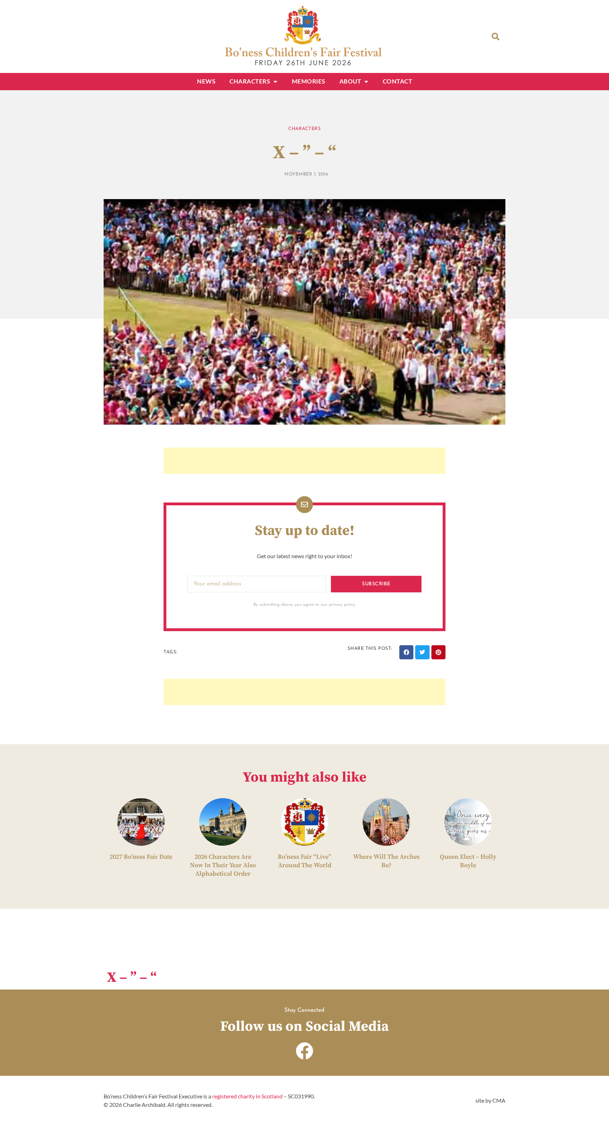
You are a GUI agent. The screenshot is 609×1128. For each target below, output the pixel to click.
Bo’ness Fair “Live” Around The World (304, 861)
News (206, 81)
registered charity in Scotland (247, 1096)
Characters (249, 81)
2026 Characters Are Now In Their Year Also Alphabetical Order (223, 865)
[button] (495, 37)
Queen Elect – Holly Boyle (468, 861)
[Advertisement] (304, 461)
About (350, 81)
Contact (397, 81)
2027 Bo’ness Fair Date (141, 857)
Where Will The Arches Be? (386, 861)
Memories (308, 81)
